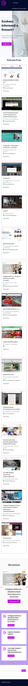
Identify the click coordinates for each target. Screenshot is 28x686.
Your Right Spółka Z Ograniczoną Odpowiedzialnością (8, 474)
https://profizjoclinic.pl (10, 153)
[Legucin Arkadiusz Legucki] (12, 332)
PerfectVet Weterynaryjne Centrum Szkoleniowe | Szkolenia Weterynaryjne (10, 114)
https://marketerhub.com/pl (11, 249)
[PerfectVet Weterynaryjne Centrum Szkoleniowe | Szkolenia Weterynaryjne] (12, 103)
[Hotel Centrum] (12, 529)
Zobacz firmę (6, 91)
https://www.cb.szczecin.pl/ (11, 286)
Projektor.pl (6, 178)
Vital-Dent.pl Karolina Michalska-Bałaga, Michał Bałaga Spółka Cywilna (10, 441)
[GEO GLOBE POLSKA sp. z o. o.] (12, 300)
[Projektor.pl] (12, 169)
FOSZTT (5, 211)
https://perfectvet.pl (10, 121)
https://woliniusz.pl (9, 413)
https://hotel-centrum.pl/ (11, 542)
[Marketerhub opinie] (12, 234)
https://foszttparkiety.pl (10, 215)
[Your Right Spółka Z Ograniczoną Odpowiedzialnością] (12, 463)
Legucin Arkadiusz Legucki (10, 341)
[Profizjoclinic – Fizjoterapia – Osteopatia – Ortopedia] (12, 136)
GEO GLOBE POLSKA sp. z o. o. (11, 309)
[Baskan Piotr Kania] (12, 365)
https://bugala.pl (9, 88)
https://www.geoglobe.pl (11, 315)
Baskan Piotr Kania (8, 374)
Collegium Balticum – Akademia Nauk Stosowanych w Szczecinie (11, 278)
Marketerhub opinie (8, 243)
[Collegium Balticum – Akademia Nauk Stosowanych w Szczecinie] (12, 267)
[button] (6, 44)
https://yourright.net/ (10, 481)
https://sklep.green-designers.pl (12, 380)
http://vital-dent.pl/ (9, 449)
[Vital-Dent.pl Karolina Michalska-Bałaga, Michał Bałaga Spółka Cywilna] (12, 430)
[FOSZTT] (12, 201)
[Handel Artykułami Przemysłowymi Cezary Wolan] (12, 398)
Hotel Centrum (7, 538)
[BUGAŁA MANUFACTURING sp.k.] (12, 71)
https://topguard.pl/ (9, 515)
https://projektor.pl (9, 184)
